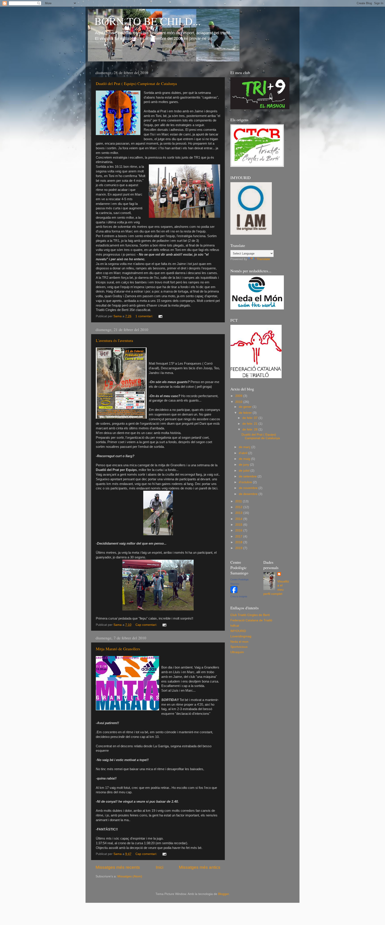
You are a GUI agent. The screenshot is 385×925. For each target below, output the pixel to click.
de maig (245, 458)
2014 (239, 519)
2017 (239, 536)
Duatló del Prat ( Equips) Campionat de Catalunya (136, 83)
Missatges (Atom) (129, 876)
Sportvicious (239, 646)
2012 (239, 507)
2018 (239, 542)
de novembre (248, 488)
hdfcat (234, 625)
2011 (239, 501)
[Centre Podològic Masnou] (234, 592)
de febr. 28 (250, 429)
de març (245, 447)
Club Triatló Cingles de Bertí (250, 615)
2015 (239, 524)
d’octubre (246, 482)
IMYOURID (238, 631)
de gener (245, 406)
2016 (239, 530)
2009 (239, 396)
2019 (239, 548)
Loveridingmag (240, 636)
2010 (239, 402)
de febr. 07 (250, 418)
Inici (159, 867)
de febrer (246, 412)
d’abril (243, 453)
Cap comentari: (146, 624)
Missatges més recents (118, 867)
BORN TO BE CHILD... (147, 21)
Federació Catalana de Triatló (251, 620)
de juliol (244, 470)
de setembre (248, 476)
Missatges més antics (199, 867)
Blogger (223, 894)
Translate (263, 259)
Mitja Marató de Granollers (118, 648)
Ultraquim (237, 652)
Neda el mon (239, 641)
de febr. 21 (250, 423)
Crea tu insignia (238, 596)
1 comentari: (144, 316)
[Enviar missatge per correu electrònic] (160, 316)
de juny (244, 464)
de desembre (248, 494)
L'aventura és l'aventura (114, 340)
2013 (239, 513)
